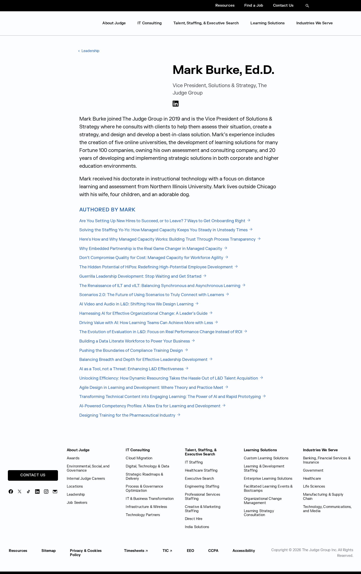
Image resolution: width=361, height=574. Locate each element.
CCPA (213, 551)
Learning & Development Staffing (264, 468)
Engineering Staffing (202, 486)
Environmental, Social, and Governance (88, 468)
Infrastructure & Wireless (146, 507)
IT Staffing (194, 462)
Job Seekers (77, 503)
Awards (73, 458)
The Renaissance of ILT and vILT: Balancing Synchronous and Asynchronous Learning (160, 285)
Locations (75, 486)
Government (313, 470)
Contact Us (283, 5)
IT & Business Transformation (150, 499)
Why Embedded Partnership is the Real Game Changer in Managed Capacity (151, 248)
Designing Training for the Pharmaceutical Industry (127, 415)
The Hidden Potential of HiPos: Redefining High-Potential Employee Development (156, 267)
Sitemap (49, 551)
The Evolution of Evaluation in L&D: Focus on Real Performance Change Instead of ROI (161, 331)
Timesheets (134, 551)
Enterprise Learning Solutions (268, 479)
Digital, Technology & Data (147, 466)
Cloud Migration (139, 458)
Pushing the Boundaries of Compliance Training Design (131, 350)
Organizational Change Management (263, 501)
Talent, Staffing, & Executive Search (206, 23)
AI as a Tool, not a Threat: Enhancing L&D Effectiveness (131, 369)
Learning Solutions (267, 23)
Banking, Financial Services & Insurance (326, 460)
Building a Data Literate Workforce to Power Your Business (135, 341)
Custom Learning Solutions (266, 458)
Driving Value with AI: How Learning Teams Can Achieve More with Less (146, 322)
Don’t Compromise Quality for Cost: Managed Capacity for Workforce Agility (151, 257)
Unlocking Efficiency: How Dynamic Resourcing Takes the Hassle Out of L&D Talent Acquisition (169, 378)
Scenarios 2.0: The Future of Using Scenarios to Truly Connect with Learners (152, 294)
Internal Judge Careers (86, 479)
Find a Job (253, 5)
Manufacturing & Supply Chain (323, 496)
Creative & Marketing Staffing (203, 509)
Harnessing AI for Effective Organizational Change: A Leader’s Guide (143, 313)
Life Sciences (314, 486)
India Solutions (197, 527)
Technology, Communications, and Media (327, 509)
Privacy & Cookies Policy (86, 553)
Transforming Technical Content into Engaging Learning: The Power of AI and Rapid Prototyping (170, 396)
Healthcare (312, 479)
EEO (190, 551)
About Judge (114, 23)
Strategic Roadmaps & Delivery (144, 476)
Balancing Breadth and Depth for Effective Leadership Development (143, 359)
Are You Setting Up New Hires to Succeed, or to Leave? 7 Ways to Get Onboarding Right (162, 221)
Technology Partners (143, 515)
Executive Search (199, 479)
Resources (225, 5)
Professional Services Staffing (202, 496)
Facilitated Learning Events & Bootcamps (268, 488)
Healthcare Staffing (201, 470)
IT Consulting (150, 23)
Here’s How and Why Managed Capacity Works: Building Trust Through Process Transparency (168, 239)
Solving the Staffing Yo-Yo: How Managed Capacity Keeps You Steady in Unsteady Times (164, 230)
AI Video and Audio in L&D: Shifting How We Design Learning (136, 304)
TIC (166, 551)
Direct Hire (194, 519)
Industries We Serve (314, 23)
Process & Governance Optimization (144, 488)
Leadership (90, 51)
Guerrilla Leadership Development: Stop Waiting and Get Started (140, 276)
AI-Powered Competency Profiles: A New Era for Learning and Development (150, 406)
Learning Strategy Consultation (259, 513)
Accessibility (244, 551)
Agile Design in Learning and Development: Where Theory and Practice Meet (151, 387)
